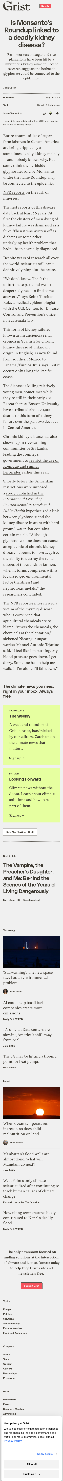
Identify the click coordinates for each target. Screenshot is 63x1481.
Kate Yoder (16, 991)
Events (7, 1404)
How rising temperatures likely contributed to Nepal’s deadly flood (29, 1218)
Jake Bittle (9, 1045)
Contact (7, 1363)
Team (6, 1359)
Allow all (32, 1464)
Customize (29, 1474)
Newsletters (9, 1399)
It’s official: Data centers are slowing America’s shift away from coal (27, 1034)
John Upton (9, 87)
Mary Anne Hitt (11, 900)
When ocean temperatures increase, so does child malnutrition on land (25, 1128)
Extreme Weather (12, 1328)
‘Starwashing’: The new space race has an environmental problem (28, 977)
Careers (7, 1368)
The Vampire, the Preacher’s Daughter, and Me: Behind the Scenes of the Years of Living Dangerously (29, 878)
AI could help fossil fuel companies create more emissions (23, 1008)
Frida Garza (16, 1142)
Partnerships (10, 1373)
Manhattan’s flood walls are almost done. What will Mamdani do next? (26, 1159)
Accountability (11, 1323)
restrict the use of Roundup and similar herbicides (31, 466)
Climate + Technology (48, 104)
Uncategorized (31, 900)
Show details (45, 1453)
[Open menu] (57, 6)
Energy (7, 1309)
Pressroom (9, 1378)
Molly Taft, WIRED (13, 1019)
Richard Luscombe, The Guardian (21, 1202)
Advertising (9, 1413)
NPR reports (14, 192)
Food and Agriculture (15, 1332)
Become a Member (13, 1408)
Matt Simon (9, 1067)
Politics (7, 1314)
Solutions (8, 1318)
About (6, 1354)
